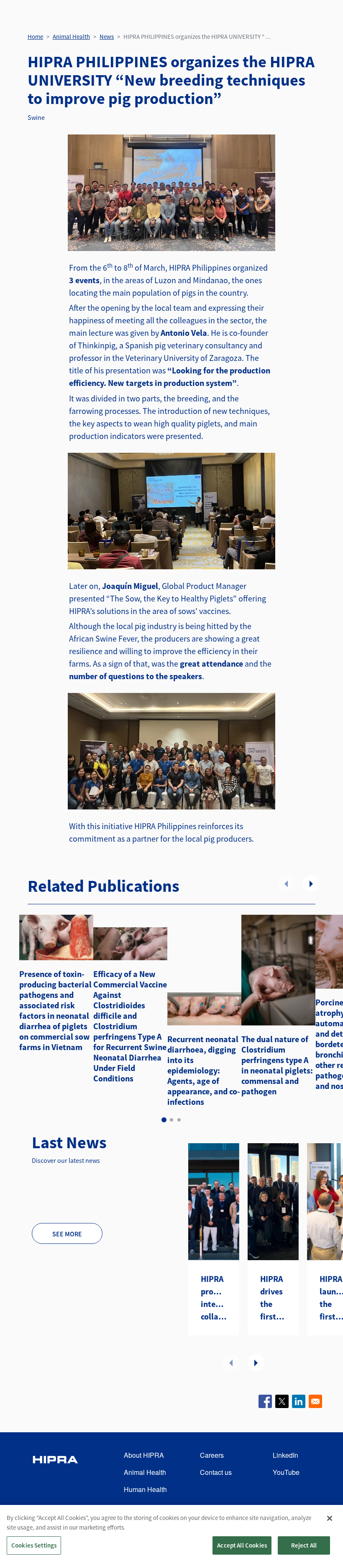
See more (67, 1234)
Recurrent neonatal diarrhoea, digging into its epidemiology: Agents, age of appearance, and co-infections (203, 1070)
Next (311, 883)
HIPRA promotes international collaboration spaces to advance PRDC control (214, 1298)
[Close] (329, 1518)
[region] (171, 1534)
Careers (212, 1455)
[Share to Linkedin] (298, 1401)
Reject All (304, 1545)
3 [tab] (179, 1120)
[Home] (55, 1472)
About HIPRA (144, 1455)
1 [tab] (163, 1119)
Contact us (216, 1472)
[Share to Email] (315, 1401)
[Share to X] (282, 1401)
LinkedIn (285, 1455)
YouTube (286, 1472)
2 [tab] (171, 1120)
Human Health (145, 1489)
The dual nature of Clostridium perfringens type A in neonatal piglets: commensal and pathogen (277, 1065)
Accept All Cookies (242, 1545)
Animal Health (71, 37)
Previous (286, 883)
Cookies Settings (33, 1545)
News (107, 37)
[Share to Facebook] (265, 1401)
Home (35, 37)
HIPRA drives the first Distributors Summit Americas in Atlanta (273, 1298)
